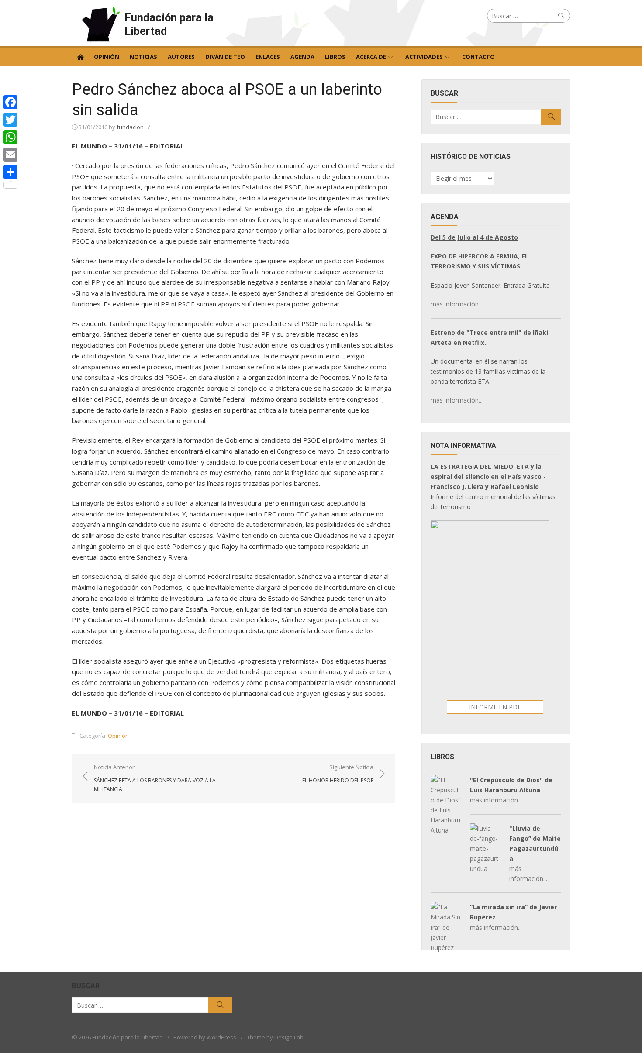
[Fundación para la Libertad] (80, 56)
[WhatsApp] (10, 137)
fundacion (130, 127)
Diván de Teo (225, 57)
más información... (457, 400)
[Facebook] (10, 102)
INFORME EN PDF (495, 707)
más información (455, 304)
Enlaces (267, 57)
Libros (335, 57)
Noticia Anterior (155, 778)
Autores (181, 57)
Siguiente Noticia (337, 773)
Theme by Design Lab (275, 1037)
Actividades (424, 57)
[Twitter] (10, 119)
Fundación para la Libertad (169, 24)
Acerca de (371, 57)
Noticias (143, 57)
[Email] (10, 154)
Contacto (478, 57)
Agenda (302, 57)
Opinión (106, 57)
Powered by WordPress (204, 1037)
